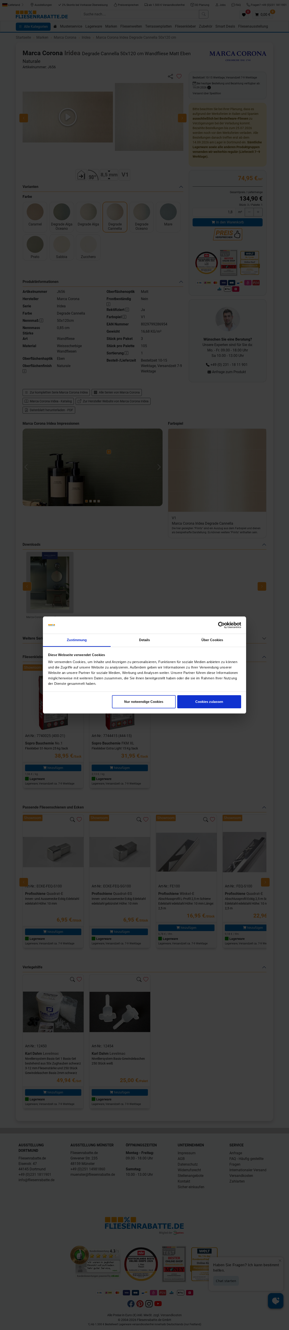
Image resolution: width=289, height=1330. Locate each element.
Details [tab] (144, 640)
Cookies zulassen (209, 702)
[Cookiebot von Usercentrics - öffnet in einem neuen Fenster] (221, 625)
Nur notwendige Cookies (143, 702)
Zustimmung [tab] (77, 640)
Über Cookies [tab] (212, 640)
